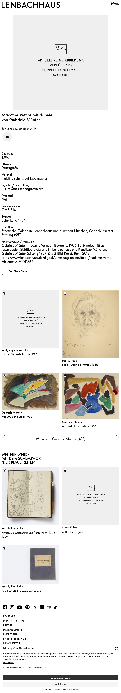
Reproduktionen (15, 621)
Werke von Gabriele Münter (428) (60, 439)
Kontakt (9, 616)
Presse (8, 625)
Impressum (10, 634)
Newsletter (11, 643)
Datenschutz (12, 629)
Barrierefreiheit (14, 638)
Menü (115, 3)
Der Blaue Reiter (18, 271)
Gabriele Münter (24, 119)
